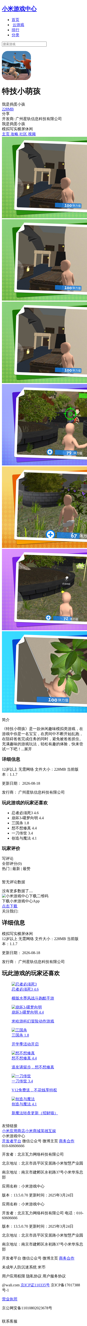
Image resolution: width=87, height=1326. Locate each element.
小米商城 (33, 1131)
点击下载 (9, 906)
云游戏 (18, 25)
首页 (15, 20)
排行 (15, 30)
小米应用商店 (13, 1131)
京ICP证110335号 (35, 1285)
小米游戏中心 (19, 9)
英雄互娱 (48, 1131)
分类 (15, 35)
